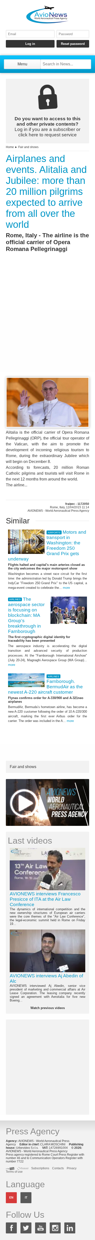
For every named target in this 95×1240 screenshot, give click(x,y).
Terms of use (14, 1171)
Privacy (71, 1168)
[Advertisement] (47, 323)
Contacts (58, 1168)
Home (10, 147)
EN (11, 1197)
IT (26, 1197)
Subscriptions (40, 1168)
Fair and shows (28, 147)
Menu (22, 64)
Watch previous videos (47, 1008)
